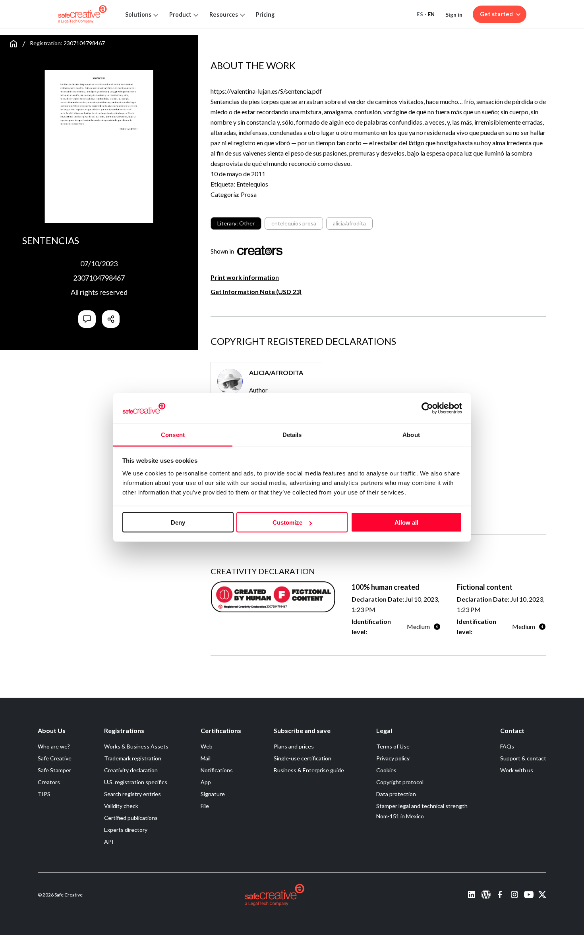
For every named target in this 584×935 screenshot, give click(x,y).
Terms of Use (393, 746)
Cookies (386, 770)
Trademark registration (132, 758)
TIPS (44, 794)
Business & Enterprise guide (309, 770)
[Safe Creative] (82, 14)
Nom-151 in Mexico (400, 816)
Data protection (396, 794)
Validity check (121, 805)
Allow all (406, 522)
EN (431, 14)
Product (180, 14)
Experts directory (125, 829)
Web (207, 746)
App (206, 782)
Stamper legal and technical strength (422, 805)
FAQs (507, 746)
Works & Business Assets (136, 746)
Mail (206, 758)
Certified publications (131, 817)
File (205, 805)
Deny (178, 522)
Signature (213, 794)
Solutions (138, 14)
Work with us (516, 770)
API (109, 841)
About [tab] (411, 434)
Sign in (453, 14)
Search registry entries (132, 794)
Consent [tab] (173, 434)
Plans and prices (294, 746)
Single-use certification (302, 758)
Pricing (265, 14)
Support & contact (523, 758)
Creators (49, 782)
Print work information (245, 277)
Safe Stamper (54, 770)
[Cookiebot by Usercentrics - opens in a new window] (427, 408)
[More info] (437, 626)
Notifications (217, 770)
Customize (287, 522)
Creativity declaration (131, 770)
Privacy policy (393, 758)
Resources (223, 14)
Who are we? (54, 746)
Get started (496, 14)
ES (420, 14)
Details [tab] (292, 434)
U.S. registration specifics (135, 782)
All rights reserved (99, 292)
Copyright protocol (399, 782)
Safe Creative (55, 758)
